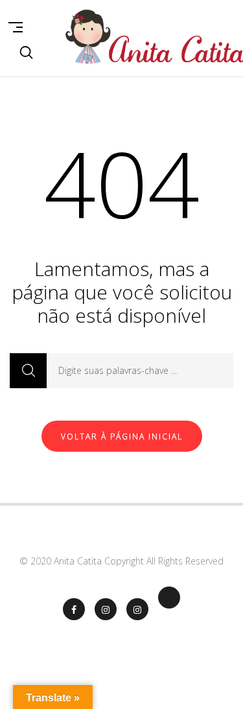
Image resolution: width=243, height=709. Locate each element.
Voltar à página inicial (122, 436)
